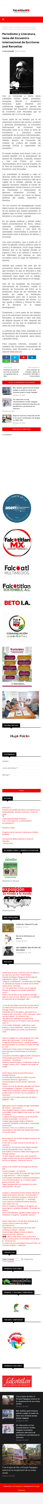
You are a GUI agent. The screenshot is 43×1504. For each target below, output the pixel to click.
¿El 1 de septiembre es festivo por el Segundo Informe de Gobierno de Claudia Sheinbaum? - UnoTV (19, 990)
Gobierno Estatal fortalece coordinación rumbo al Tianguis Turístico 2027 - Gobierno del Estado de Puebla (20, 1064)
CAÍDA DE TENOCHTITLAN (26, 924)
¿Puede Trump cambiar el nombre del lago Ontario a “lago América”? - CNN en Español (21, 1174)
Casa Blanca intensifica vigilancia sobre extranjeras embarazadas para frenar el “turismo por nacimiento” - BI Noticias (21, 1058)
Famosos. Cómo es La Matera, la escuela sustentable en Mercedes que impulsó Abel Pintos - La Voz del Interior (21, 1130)
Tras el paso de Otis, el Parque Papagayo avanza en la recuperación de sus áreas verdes (28, 1400)
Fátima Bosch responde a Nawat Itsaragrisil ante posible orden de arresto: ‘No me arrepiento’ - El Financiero (20, 1092)
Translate (10, 1261)
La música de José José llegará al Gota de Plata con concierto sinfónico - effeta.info (21, 1244)
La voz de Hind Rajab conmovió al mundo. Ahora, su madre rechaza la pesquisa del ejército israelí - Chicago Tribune (20, 1007)
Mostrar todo (8, 843)
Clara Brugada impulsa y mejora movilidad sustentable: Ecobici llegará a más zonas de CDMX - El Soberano (21, 1112)
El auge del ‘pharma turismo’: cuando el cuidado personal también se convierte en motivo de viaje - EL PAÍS (21, 1044)
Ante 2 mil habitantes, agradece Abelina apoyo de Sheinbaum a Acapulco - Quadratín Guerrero (20, 1213)
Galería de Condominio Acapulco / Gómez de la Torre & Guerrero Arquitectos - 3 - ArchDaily (19, 1198)
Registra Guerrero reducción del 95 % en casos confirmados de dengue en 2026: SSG (26, 418)
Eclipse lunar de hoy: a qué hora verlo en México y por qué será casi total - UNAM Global (20, 974)
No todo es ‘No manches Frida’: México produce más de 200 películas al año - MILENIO (20, 1148)
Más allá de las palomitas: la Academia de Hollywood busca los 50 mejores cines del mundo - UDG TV (21, 1020)
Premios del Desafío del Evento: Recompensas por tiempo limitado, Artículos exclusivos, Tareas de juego (21, 812)
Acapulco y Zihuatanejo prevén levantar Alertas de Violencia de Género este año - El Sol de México (21, 1194)
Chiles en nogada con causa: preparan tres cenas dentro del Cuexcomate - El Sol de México (20, 1039)
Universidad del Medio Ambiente (14, 819)
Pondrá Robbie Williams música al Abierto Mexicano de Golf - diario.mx (17, 1233)
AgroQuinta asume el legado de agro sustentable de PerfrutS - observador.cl (20, 1107)
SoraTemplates (17, 1486)
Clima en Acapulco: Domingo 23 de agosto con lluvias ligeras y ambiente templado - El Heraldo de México (21, 1208)
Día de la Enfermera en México (25, 937)
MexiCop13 (6, 807)
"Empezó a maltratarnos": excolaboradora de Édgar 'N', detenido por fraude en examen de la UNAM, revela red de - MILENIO (21, 983)
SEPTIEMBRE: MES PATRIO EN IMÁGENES (28, 949)
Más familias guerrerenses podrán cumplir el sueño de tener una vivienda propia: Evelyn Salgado (26, 390)
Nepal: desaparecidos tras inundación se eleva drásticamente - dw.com (19, 1185)
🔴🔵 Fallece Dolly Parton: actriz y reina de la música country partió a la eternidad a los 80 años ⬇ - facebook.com (20, 1238)
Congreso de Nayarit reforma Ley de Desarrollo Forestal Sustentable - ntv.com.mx (20, 1118)
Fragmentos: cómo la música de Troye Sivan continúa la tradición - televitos (18, 1229)
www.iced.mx (16, 352)
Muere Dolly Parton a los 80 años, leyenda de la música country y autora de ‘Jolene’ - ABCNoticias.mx (20, 1223)
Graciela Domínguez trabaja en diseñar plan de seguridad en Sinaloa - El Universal (19, 978)
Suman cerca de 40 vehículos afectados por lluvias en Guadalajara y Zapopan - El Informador (21, 1087)
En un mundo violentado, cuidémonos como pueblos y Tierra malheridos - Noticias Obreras (19, 1026)
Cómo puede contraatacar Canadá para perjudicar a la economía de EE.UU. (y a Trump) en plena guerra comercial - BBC (21, 1180)
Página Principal (7, 27)
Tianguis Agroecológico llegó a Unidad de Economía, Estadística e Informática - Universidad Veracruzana (20, 1123)
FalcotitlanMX (9, 51)
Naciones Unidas (8, 828)
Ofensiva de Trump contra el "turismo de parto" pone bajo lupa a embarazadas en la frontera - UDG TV (20, 1051)
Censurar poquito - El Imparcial (13, 1171)
